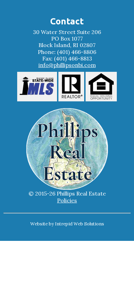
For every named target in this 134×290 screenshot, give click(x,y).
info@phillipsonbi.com (67, 65)
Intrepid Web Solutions (79, 224)
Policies (67, 200)
